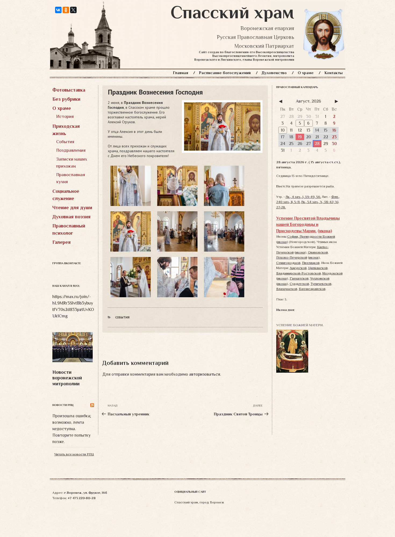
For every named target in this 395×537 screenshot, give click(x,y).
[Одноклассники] (66, 10)
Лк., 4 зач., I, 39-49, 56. (303, 197)
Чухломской (319, 278)
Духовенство (274, 72)
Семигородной (288, 263)
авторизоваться (204, 374)
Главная (180, 72)
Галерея (61, 242)
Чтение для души (72, 207)
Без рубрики (66, 99)
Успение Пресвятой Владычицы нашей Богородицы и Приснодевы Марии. (308, 224)
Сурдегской (299, 284)
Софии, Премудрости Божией (311, 236)
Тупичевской (321, 284)
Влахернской (286, 289)
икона (325, 230)
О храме (306, 72)
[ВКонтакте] (58, 10)
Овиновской (318, 252)
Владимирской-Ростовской (298, 273)
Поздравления (71, 150)
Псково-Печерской (291, 257)
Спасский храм (232, 12)
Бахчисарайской (312, 289)
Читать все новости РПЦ (74, 454)
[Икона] (292, 351)
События (65, 141)
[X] (73, 10)
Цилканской (318, 268)
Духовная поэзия (71, 216)
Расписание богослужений (225, 72)
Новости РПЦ (63, 405)
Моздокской (332, 273)
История (65, 116)
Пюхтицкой (310, 263)
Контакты (334, 72)
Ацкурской (298, 268)
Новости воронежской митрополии (67, 377)
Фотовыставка (68, 90)
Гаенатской (299, 278)
